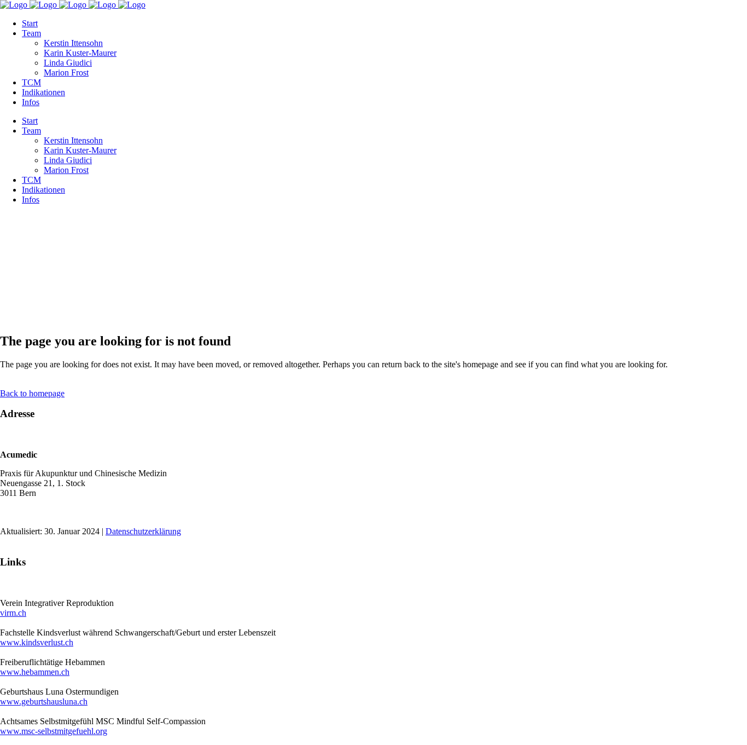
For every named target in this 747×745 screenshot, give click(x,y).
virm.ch (13, 612)
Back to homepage (32, 393)
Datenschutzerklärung (143, 531)
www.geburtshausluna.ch (43, 701)
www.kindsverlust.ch (36, 642)
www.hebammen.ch (34, 672)
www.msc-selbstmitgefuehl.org (53, 731)
